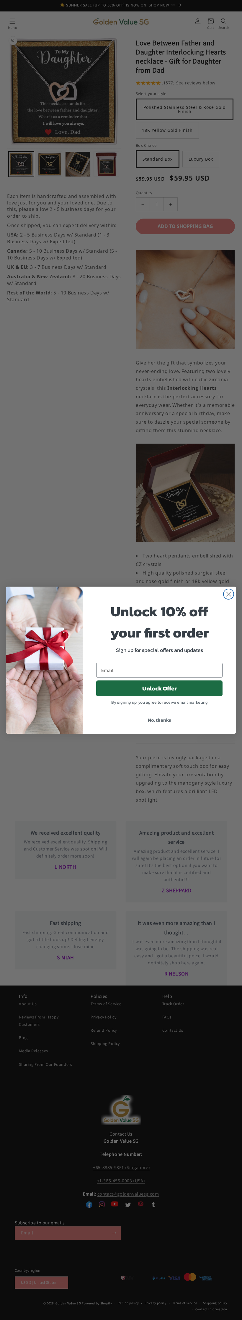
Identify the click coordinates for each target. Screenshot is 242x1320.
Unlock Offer (159, 688)
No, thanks (159, 719)
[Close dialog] (228, 594)
